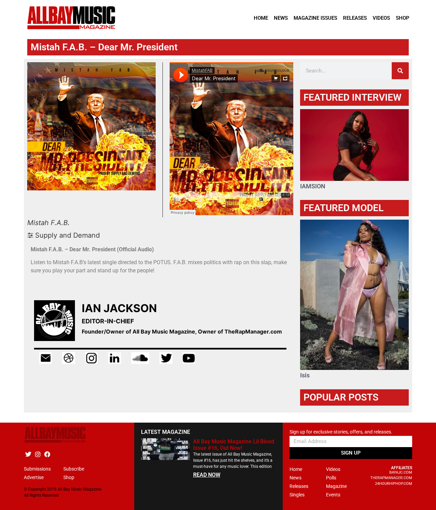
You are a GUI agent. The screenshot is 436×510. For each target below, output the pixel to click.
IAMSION (312, 186)
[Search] (400, 70)
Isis (305, 375)
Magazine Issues (315, 18)
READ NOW (206, 475)
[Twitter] (28, 454)
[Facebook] (47, 454)
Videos (381, 18)
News (281, 18)
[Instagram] (37, 454)
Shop (402, 18)
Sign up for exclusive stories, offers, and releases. (341, 432)
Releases (355, 18)
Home (261, 18)
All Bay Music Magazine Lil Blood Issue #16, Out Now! (233, 444)
